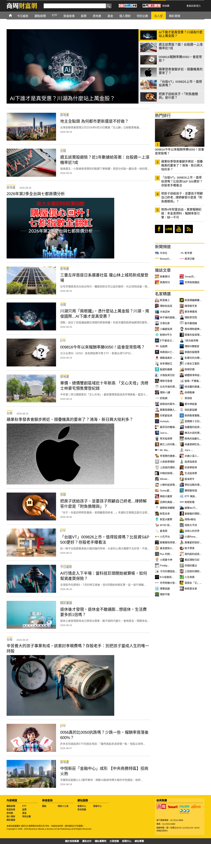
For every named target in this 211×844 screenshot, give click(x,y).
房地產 (10, 813)
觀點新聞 (11, 806)
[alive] (196, 806)
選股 (44, 806)
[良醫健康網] (184, 806)
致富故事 (11, 809)
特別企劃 (26, 816)
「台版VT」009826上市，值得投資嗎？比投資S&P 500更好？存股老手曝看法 (182, 181)
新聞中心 (126, 841)
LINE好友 (169, 229)
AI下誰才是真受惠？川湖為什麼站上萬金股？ (62, 98)
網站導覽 (139, 841)
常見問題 (81, 809)
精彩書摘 (11, 820)
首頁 (13, 15)
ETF (24, 806)
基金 (24, 813)
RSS (189, 229)
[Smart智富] (173, 806)
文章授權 (114, 841)
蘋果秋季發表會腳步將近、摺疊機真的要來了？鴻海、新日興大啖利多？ (182, 165)
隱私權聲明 (100, 841)
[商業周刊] (161, 806)
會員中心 (81, 806)
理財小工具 (63, 806)
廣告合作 (86, 841)
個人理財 (11, 816)
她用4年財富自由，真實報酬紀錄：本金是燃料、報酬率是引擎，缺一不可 (181, 213)
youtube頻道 (179, 229)
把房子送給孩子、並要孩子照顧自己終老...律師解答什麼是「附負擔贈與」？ (182, 197)
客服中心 (97, 806)
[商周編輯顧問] (184, 811)
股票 (24, 809)
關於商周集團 (72, 841)
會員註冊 (191, 5)
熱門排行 (163, 115)
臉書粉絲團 (159, 229)
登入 (198, 5)
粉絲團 (165, 5)
